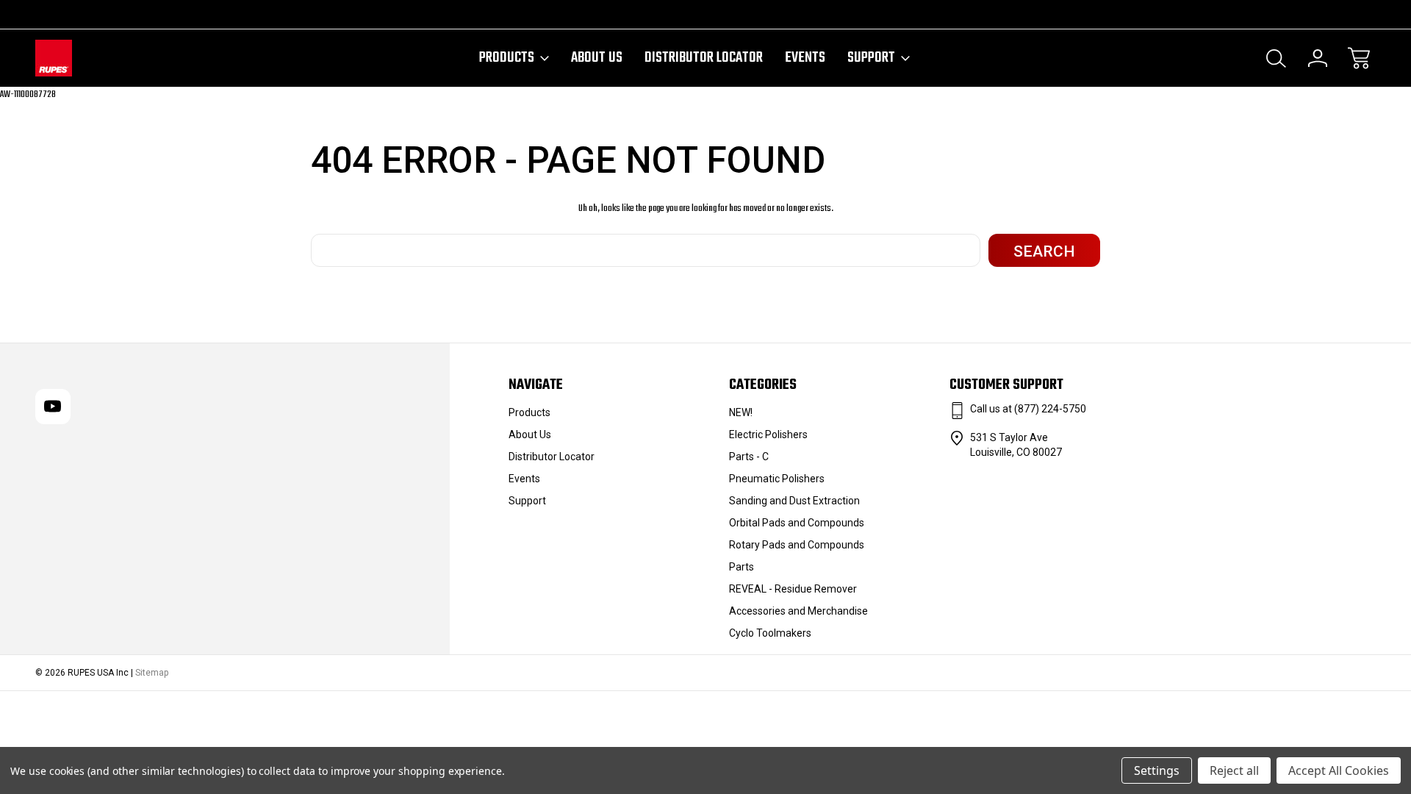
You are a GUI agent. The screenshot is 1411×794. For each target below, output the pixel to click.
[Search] (1276, 58)
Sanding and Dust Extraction (794, 501)
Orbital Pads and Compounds (796, 523)
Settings (1157, 770)
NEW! (741, 412)
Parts (741, 567)
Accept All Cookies (1338, 770)
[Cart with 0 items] (1359, 58)
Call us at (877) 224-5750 (1028, 409)
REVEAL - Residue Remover (793, 589)
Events (805, 58)
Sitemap (151, 673)
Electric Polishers (768, 434)
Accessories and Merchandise (798, 611)
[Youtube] (42, 14)
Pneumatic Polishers (777, 478)
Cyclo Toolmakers (770, 633)
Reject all (1234, 770)
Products (506, 58)
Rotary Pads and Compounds (796, 545)
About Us (596, 58)
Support (871, 58)
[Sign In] (1318, 58)
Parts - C (749, 456)
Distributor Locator (704, 58)
